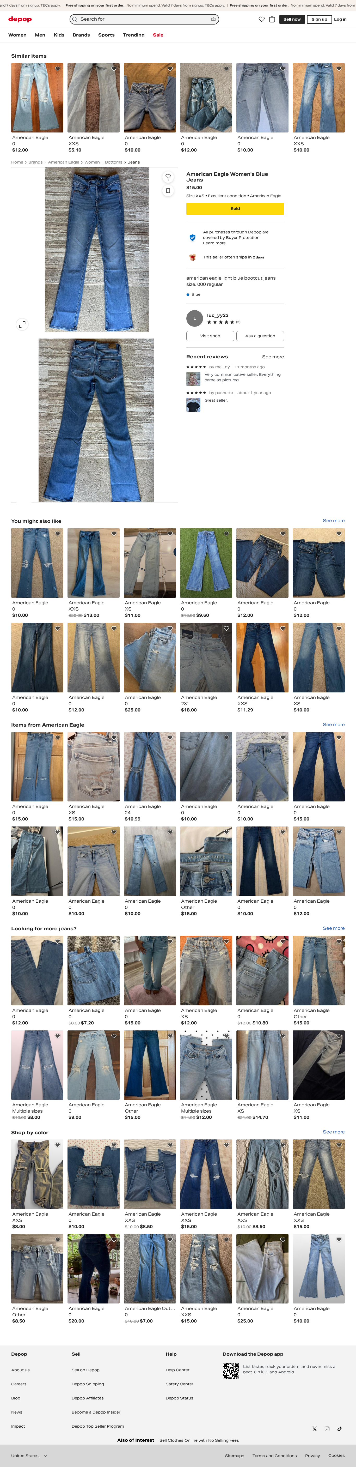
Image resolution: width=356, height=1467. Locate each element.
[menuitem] (17, 35)
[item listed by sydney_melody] (37, 861)
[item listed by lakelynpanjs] (206, 861)
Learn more (214, 243)
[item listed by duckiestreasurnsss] (319, 767)
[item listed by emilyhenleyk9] (150, 861)
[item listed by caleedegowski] (262, 767)
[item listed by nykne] (37, 1174)
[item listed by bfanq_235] (206, 657)
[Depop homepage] (20, 19)
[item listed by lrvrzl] (93, 861)
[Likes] (261, 19)
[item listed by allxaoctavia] (262, 1065)
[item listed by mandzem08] (206, 1174)
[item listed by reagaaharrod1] (262, 1269)
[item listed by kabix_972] (150, 657)
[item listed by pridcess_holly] (262, 970)
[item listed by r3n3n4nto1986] (319, 861)
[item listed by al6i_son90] (206, 767)
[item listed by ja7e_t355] (93, 563)
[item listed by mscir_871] (319, 657)
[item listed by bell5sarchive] (93, 1269)
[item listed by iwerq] (150, 563)
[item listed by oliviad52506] (262, 861)
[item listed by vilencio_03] (150, 767)
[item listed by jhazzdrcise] (262, 1174)
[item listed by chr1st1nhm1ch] (262, 563)
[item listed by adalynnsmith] (319, 563)
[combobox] (144, 19)
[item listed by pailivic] (206, 1065)
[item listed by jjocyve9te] (319, 1174)
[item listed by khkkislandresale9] (319, 1269)
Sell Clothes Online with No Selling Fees (199, 1440)
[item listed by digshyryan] (206, 563)
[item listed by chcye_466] (37, 970)
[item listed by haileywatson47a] (93, 1065)
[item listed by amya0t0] (319, 1065)
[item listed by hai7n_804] (93, 1174)
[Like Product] (57, 69)
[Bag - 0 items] (272, 19)
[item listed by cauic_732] (37, 767)
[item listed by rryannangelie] (93, 767)
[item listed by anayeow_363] (150, 970)
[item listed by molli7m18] (206, 1269)
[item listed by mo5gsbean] (150, 1174)
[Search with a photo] (213, 19)
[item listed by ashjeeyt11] (37, 657)
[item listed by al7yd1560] (93, 970)
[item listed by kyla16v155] (206, 970)
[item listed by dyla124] (150, 1065)
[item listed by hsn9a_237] (37, 1065)
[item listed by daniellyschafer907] (150, 1269)
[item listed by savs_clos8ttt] (37, 563)
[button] (245, 322)
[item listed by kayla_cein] (262, 657)
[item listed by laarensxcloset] (93, 657)
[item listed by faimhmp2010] (319, 970)
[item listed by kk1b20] (37, 1269)
